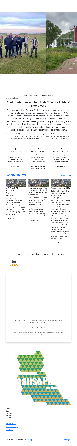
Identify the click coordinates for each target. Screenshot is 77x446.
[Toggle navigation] (70, 7)
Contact (8, 418)
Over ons (9, 411)
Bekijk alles (65, 175)
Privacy (29, 440)
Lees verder (34, 220)
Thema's (9, 413)
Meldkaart (9, 430)
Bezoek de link (12, 218)
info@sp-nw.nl (11, 424)
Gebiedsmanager (12, 427)
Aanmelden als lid (38, 327)
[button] (10, 263)
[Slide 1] (35, 94)
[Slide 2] (38, 94)
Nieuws (8, 415)
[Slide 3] (41, 94)
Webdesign (66, 440)
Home (8, 409)
